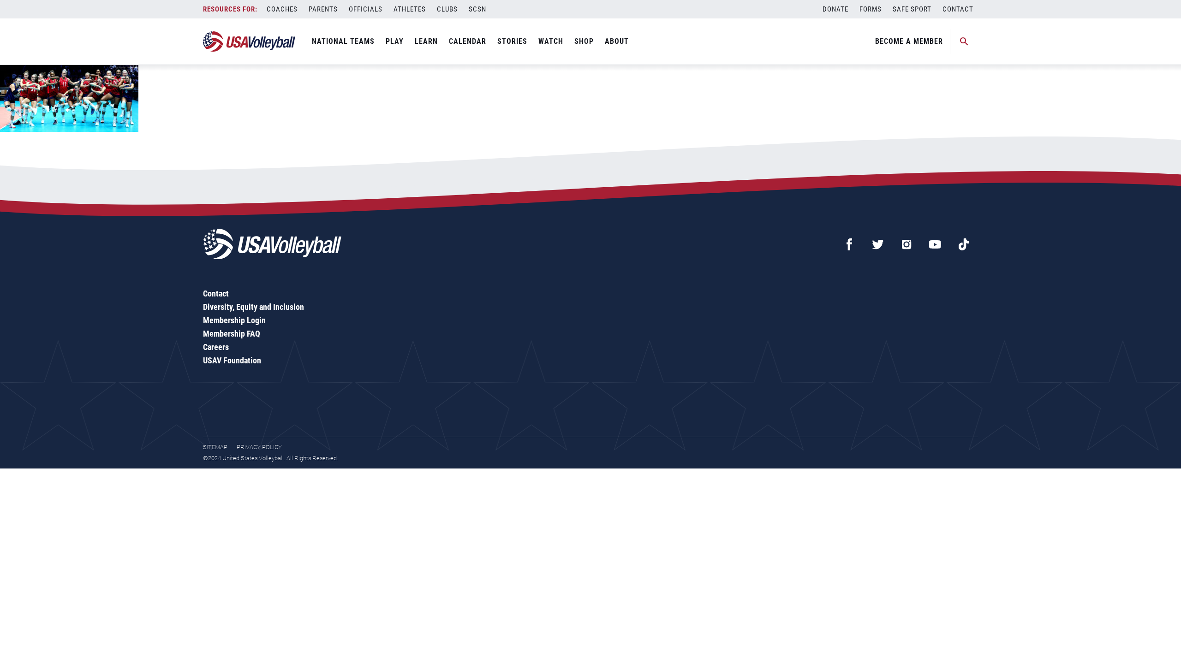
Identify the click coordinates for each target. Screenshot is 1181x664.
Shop (584, 41)
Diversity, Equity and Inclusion (253, 307)
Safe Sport (912, 9)
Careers (216, 347)
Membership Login (234, 320)
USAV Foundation (232, 360)
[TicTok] (964, 244)
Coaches (282, 9)
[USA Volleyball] (249, 41)
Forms (870, 9)
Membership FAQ (231, 333)
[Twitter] (878, 244)
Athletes (410, 9)
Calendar (467, 41)
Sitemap (215, 447)
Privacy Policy (259, 447)
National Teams (343, 41)
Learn (426, 41)
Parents (323, 9)
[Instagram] (907, 244)
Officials (365, 9)
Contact (957, 9)
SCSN (477, 9)
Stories (512, 41)
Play (395, 41)
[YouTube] (935, 244)
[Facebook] (849, 244)
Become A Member (909, 41)
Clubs (447, 9)
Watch (550, 41)
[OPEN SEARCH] (964, 41)
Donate (835, 9)
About (617, 41)
